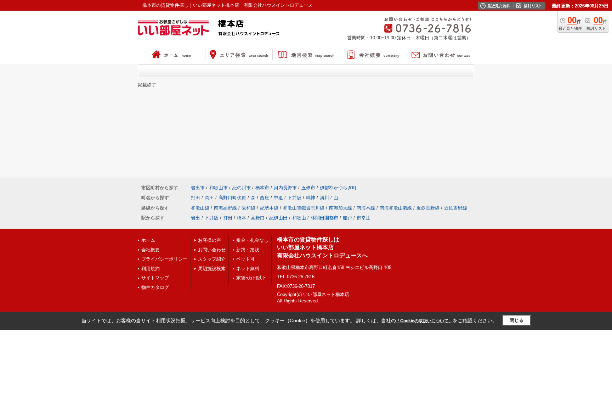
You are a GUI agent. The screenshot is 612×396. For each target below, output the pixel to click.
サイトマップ (155, 277)
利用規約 (150, 268)
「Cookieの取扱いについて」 (424, 320)
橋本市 (262, 187)
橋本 (241, 218)
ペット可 (245, 259)
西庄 (264, 197)
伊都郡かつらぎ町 (338, 187)
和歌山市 (218, 187)
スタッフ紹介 (212, 259)
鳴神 (310, 197)
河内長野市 (285, 187)
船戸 (347, 218)
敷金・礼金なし (252, 240)
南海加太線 (340, 208)
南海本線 (366, 208)
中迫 (278, 197)
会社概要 (150, 249)
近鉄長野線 (428, 208)
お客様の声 (209, 240)
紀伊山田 (278, 218)
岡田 (209, 197)
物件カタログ (155, 287)
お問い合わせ (212, 249)
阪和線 (248, 208)
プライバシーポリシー (164, 259)
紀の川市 (241, 187)
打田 (195, 197)
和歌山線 (200, 208)
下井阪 (294, 197)
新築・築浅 (247, 249)
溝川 (324, 197)
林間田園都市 (324, 218)
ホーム (148, 240)
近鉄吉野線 (455, 208)
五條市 (308, 187)
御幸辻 (363, 218)
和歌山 (299, 218)
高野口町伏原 (232, 197)
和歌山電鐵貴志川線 (303, 208)
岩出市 (198, 187)
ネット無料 (247, 268)
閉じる (516, 320)
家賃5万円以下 (251, 277)
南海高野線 (225, 208)
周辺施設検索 (212, 268)
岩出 (195, 218)
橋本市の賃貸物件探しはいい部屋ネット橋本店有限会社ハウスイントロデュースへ (322, 247)
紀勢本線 (269, 208)
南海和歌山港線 (396, 208)
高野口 (258, 218)
